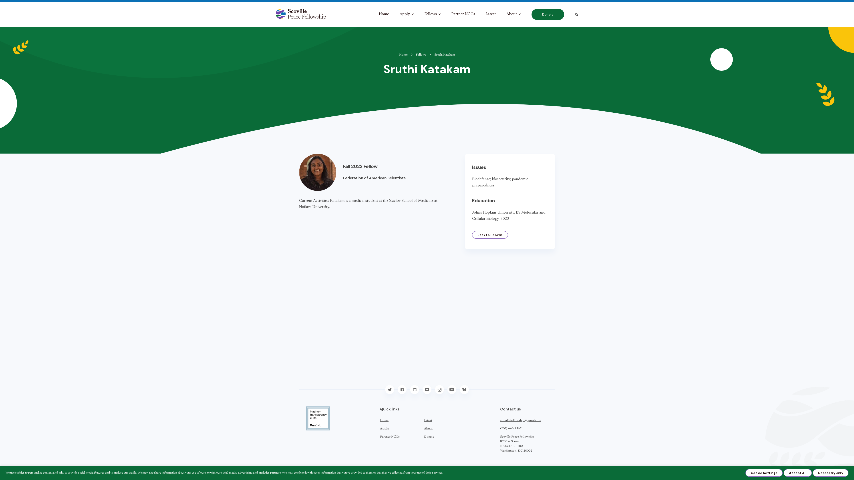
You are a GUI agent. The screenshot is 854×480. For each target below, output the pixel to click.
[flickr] (427, 389)
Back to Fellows (490, 235)
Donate (548, 14)
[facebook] (402, 389)
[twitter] (389, 389)
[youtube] (451, 389)
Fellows (431, 14)
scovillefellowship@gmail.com (520, 420)
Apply (405, 14)
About (511, 14)
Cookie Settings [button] (764, 473)
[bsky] (464, 389)
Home (384, 14)
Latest (491, 14)
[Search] (576, 14)
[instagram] (439, 389)
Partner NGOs (463, 14)
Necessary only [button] (830, 473)
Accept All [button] (797, 473)
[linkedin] (414, 389)
